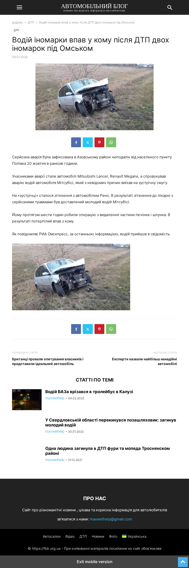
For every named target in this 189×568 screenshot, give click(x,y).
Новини (98, 536)
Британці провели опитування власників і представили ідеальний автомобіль (47, 361)
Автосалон (52, 536)
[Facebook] (76, 142)
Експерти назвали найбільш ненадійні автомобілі (144, 361)
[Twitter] (88, 142)
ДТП (31, 22)
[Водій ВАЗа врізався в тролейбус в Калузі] (27, 400)
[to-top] (183, 560)
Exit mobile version (94, 561)
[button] (19, 7)
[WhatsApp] (111, 142)
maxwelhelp (54, 398)
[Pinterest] (99, 142)
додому (17, 22)
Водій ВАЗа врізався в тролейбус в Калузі (89, 391)
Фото (113, 536)
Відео (70, 536)
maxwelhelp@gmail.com (111, 519)
